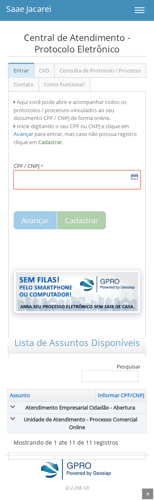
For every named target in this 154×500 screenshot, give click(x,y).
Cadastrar (81, 220)
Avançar (35, 220)
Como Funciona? (64, 84)
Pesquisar (128, 366)
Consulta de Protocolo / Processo (100, 70)
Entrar (21, 70)
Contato (24, 84)
